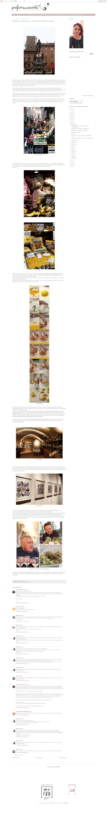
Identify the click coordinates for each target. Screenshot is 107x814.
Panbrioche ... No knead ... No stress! (79, 130)
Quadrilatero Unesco (27, 582)
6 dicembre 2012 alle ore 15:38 (22, 745)
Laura (17, 625)
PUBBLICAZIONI (59, 14)
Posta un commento (18, 755)
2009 (71, 164)
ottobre (73, 142)
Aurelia (17, 646)
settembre (73, 144)
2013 (71, 121)
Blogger (66, 803)
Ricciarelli (73, 133)
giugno (73, 149)
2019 (71, 110)
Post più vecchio (62, 757)
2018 (71, 112)
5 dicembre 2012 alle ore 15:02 (22, 621)
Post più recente (16, 757)
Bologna (18, 582)
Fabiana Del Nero (19, 589)
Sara (17, 676)
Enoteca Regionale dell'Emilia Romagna (38, 419)
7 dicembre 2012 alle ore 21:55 (22, 752)
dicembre (73, 124)
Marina (17, 615)
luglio (72, 147)
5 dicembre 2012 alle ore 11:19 (22, 611)
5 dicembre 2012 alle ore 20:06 (22, 663)
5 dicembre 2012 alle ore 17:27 (22, 632)
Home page (39, 757)
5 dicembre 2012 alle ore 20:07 (22, 672)
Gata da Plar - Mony (20, 684)
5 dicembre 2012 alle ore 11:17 (22, 602)
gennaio (73, 158)
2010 (71, 162)
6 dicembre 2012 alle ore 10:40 (22, 707)
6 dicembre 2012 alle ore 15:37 (22, 736)
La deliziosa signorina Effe (21, 711)
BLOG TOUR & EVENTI (49, 14)
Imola (21, 582)
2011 (71, 160)
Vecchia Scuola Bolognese (44, 275)
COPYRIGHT (66, 14)
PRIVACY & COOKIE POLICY (76, 14)
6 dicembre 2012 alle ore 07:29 (22, 680)
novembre (73, 140)
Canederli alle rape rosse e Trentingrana (80, 128)
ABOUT (18, 14)
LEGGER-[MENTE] (39, 14)
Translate (79, 103)
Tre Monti (55, 510)
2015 (71, 117)
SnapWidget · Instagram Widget (88, 95)
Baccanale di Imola (53, 411)
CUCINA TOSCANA (30, 14)
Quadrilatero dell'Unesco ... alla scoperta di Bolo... (82, 138)
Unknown (18, 606)
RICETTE (23, 14)
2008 (71, 166)
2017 (71, 114)
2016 (71, 115)
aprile (72, 153)
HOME (14, 14)
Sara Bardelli (57, 766)
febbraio (73, 156)
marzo (73, 154)
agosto (73, 145)
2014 (71, 119)
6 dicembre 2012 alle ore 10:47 (22, 714)
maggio (73, 151)
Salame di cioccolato (76, 132)
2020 (71, 108)
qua (23, 80)
